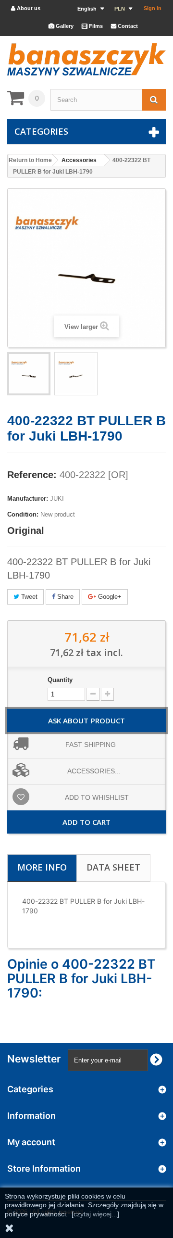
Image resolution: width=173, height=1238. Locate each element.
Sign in (152, 8)
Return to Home (30, 160)
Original (25, 530)
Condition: (22, 514)
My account (31, 1142)
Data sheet (113, 867)
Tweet (28, 596)
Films (92, 26)
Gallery (61, 26)
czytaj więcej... (95, 1214)
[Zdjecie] (29, 374)
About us (25, 8)
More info (42, 867)
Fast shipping (90, 744)
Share (64, 596)
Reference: (32, 474)
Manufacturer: (27, 498)
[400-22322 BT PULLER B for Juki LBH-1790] (76, 374)
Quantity (60, 679)
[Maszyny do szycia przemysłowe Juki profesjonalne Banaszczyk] (86, 59)
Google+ (109, 596)
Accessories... (94, 771)
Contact (124, 26)
